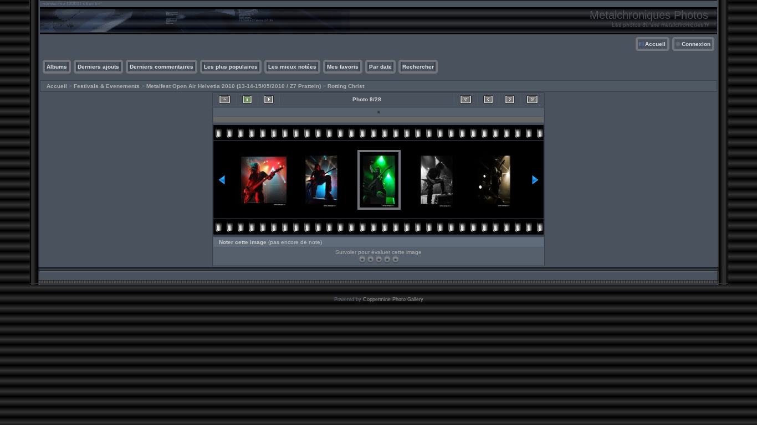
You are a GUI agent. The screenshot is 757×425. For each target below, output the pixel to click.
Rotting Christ (346, 86)
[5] (395, 259)
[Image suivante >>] (509, 99)
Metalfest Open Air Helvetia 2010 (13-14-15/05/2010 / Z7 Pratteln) (233, 86)
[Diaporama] (268, 99)
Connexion (696, 44)
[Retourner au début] (465, 99)
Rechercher (418, 67)
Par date (380, 67)
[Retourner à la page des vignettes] (224, 99)
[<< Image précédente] (488, 99)
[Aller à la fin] (532, 99)
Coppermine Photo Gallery (393, 299)
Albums (57, 67)
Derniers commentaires (161, 67)
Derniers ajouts (98, 67)
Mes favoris (343, 67)
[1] (362, 259)
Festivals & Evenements (107, 86)
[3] (379, 259)
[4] (387, 259)
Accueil (655, 44)
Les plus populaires (231, 67)
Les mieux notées (292, 67)
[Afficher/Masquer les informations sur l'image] (247, 99)
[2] (370, 259)
